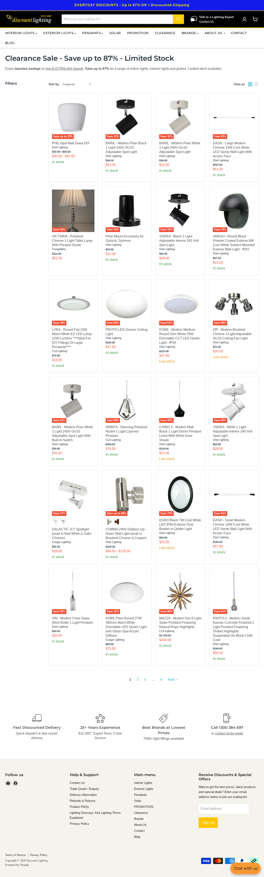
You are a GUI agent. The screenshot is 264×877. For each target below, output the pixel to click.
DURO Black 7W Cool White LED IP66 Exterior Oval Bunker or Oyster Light (180, 524)
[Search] (178, 19)
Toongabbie (59, 249)
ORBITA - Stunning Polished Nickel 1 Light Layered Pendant (126, 431)
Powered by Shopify (17, 864)
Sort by (53, 84)
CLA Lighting (59, 351)
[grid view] (250, 84)
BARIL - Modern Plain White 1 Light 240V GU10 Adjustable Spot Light (179, 147)
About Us (214, 33)
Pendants (91, 33)
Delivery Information (83, 794)
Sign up (208, 822)
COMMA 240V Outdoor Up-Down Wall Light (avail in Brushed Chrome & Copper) (126, 533)
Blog (10, 43)
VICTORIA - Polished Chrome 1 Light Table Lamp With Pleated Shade (72, 241)
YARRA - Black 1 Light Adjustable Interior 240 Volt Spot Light (179, 241)
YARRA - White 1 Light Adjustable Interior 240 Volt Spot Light (232, 431)
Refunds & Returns (82, 800)
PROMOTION (138, 33)
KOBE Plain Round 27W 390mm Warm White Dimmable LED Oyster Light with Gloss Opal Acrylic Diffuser (126, 626)
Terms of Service (15, 855)
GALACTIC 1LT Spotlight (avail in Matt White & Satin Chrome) (71, 533)
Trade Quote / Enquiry (84, 788)
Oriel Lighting (60, 147)
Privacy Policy (79, 823)
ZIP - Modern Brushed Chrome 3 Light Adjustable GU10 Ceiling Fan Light (232, 334)
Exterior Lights (58, 33)
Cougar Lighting (61, 542)
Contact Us (206, 21)
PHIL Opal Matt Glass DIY (71, 143)
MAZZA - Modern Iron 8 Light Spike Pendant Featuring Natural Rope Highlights (180, 622)
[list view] (256, 84)
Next (172, 679)
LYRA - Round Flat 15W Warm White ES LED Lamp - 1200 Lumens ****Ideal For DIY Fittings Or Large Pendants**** (72, 338)
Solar (115, 33)
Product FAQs (79, 806)
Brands (189, 33)
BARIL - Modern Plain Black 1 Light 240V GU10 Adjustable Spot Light (126, 147)
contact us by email (229, 733)
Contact (239, 33)
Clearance (165, 33)
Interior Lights (20, 33)
